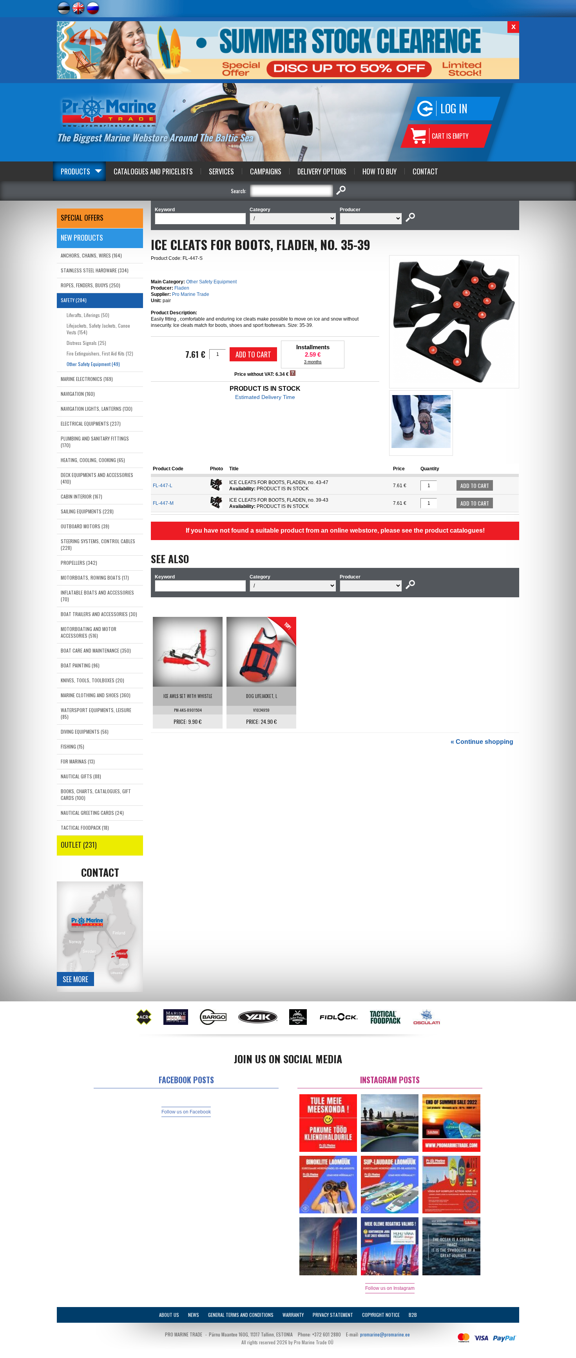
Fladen (181, 288)
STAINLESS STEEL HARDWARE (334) (95, 270)
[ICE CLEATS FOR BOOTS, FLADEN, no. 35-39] (454, 381)
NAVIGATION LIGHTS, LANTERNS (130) (96, 408)
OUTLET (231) (79, 844)
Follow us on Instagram (390, 1288)
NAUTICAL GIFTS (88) (81, 776)
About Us (169, 1314)
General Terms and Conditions (241, 1314)
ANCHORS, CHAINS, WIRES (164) (91, 255)
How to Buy (379, 171)
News (193, 1314)
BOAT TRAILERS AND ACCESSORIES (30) (99, 614)
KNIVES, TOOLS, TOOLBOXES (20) (92, 680)
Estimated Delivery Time (265, 397)
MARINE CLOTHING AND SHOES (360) (95, 695)
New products (82, 237)
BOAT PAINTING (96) (80, 665)
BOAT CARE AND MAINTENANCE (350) (96, 650)
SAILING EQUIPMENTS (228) (87, 511)
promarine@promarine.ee (385, 1334)
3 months (313, 361)
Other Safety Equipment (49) (93, 364)
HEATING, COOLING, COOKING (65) (93, 460)
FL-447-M (163, 503)
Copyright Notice (381, 1314)
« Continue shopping (482, 741)
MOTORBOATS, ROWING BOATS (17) (95, 577)
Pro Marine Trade (190, 294)
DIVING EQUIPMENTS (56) (85, 731)
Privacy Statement (333, 1314)
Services (221, 171)
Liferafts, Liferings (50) (88, 315)
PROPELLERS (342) (79, 562)
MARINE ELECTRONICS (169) (87, 378)
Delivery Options (321, 171)
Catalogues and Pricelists (153, 171)
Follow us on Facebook (186, 1112)
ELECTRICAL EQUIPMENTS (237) (91, 423)
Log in (453, 108)
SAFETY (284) (74, 300)
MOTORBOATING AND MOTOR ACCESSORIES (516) (88, 632)
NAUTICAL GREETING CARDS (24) (92, 812)
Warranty (293, 1314)
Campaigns (265, 171)
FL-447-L (162, 485)
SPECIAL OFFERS (82, 217)
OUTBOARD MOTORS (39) (85, 526)
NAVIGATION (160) (78, 393)
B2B (413, 1314)
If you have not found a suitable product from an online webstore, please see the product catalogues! (335, 530)
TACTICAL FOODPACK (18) (85, 827)
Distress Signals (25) (86, 342)
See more (75, 979)
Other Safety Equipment (211, 282)
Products (75, 171)
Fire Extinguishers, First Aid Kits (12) (100, 353)
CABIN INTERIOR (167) (81, 496)
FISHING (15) (72, 746)
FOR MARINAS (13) (78, 761)
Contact (425, 171)
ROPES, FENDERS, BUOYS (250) (90, 285)
